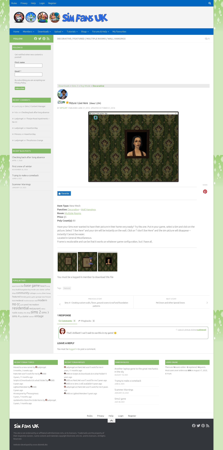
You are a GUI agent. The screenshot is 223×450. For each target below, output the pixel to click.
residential (20, 308)
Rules (14, 3)
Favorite (65, 193)
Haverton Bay (32, 128)
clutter (42, 289)
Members (27, 31)
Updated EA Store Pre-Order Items (27, 400)
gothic (33, 297)
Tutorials (71, 31)
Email (18, 71)
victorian (31, 316)
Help (33, 3)
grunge (38, 297)
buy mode (32, 289)
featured (67, 288)
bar (22, 286)
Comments (68, 321)
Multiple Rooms (96, 38)
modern (42, 300)
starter (25, 316)
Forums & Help (99, 31)
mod (36, 300)
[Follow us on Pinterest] (43, 38)
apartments (16, 286)
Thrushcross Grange (34, 140)
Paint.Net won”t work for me (25, 374)
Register (52, 3)
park (22, 305)
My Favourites (119, 31)
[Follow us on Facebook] (35, 38)
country (39, 293)
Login (42, 3)
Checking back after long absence (35, 112)
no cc (16, 304)
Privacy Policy (20, 83)
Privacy (24, 3)
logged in (73, 349)
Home (16, 31)
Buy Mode (85, 86)
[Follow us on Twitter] (39, 38)
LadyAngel (201, 330)
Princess (17, 134)
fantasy (48, 293)
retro (43, 309)
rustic (15, 312)
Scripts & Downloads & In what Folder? (29, 380)
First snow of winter (22, 166)
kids (13, 300)
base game (32, 285)
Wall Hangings (117, 38)
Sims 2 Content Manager (35, 106)
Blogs (84, 31)
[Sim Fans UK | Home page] (61, 17)
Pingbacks (87, 321)
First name (20, 62)
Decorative (64, 38)
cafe (37, 289)
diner (44, 293)
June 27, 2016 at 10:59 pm (187, 330)
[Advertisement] (133, 64)
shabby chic (22, 313)
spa (21, 316)
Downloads (43, 31)
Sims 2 (75, 86)
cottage (33, 293)
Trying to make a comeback (25, 175)
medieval (19, 300)
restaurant (35, 308)
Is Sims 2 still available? (82, 384)
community (22, 292)
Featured (79, 38)
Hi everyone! (18, 393)
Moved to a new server (23, 367)
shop (28, 313)
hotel (43, 297)
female (23, 297)
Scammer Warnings (21, 184)
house (48, 297)
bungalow (24, 289)
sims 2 (36, 312)
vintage (38, 316)
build (18, 290)
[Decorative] (61, 103)
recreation (34, 304)
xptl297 (63, 108)
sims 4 (15, 316)
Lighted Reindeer (20, 387)
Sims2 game (120, 398)
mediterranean (29, 300)
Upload (57, 31)
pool (26, 304)
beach (43, 286)
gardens (28, 297)
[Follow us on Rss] (48, 38)
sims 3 (45, 312)
